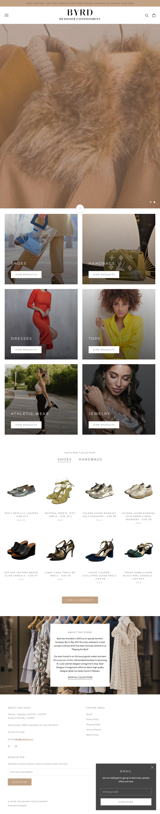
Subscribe (126, 802)
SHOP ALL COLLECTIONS (80, 677)
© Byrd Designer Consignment (28, 801)
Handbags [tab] (90, 459)
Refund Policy (92, 734)
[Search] (146, 15)
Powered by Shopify (17, 805)
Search (89, 714)
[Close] (152, 767)
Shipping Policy (93, 724)
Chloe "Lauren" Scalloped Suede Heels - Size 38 (99, 575)
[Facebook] (9, 746)
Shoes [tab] (65, 459)
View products (26, 274)
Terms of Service (93, 729)
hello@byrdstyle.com (23, 739)
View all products (80, 600)
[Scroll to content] (80, 208)
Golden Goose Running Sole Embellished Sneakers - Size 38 (138, 516)
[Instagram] (16, 746)
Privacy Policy (92, 719)
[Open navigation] (6, 15)
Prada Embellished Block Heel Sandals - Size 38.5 (138, 575)
